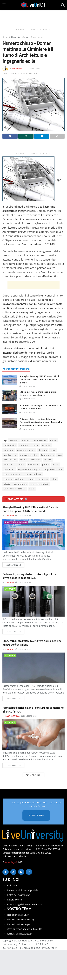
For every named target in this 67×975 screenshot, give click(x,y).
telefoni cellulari (39, 483)
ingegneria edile (29, 454)
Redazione (17, 68)
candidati (24, 445)
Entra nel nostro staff (18, 894)
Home (5, 37)
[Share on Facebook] (10, 136)
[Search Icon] (63, 5)
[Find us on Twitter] (13, 872)
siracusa (43, 479)
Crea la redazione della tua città (24, 928)
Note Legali (11, 862)
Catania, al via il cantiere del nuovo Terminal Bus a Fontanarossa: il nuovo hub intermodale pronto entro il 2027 (41, 422)
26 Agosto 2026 (28, 399)
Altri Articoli (33, 775)
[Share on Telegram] (41, 136)
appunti (26, 440)
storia (7, 483)
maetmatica (10, 459)
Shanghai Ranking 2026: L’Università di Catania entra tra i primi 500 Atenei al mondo (39, 379)
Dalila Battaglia (12, 716)
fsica (53, 450)
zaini (31, 488)
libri (60, 454)
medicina (36, 459)
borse (53, 440)
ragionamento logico (29, 469)
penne (45, 464)
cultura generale (26, 450)
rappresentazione (53, 469)
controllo (8, 450)
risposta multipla (33, 474)
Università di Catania (20, 37)
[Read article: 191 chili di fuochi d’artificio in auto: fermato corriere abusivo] (9, 395)
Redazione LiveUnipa (18, 924)
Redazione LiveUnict (18, 914)
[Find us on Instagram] (29, 872)
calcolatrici (10, 445)
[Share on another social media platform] (57, 136)
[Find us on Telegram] (21, 872)
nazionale (33, 464)
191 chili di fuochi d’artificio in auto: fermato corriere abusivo (38, 393)
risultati (31, 479)
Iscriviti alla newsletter (19, 933)
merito (47, 459)
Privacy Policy (49, 947)
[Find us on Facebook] (5, 872)
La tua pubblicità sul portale (22, 890)
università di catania (15, 488)
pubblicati (9, 469)
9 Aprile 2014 (34, 68)
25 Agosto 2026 (28, 429)
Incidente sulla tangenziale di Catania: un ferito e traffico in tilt (41, 407)
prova (56, 464)
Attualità (10, 589)
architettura (40, 440)
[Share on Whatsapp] (26, 136)
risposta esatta (12, 474)
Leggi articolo (15, 564)
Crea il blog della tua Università (24, 904)
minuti (21, 464)
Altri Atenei (38, 37)
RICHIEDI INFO (36, 815)
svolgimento (20, 483)
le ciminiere (47, 454)
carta (36, 445)
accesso (14, 440)
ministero (9, 464)
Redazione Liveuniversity (20, 919)
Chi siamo (12, 885)
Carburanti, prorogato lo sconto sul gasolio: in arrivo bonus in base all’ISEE (29, 576)
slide (54, 479)
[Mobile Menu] (4, 5)
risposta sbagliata (13, 479)
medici (23, 459)
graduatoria (10, 454)
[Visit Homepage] (33, 5)
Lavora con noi (15, 899)
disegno (43, 450)
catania (46, 445)
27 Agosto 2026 (28, 386)
